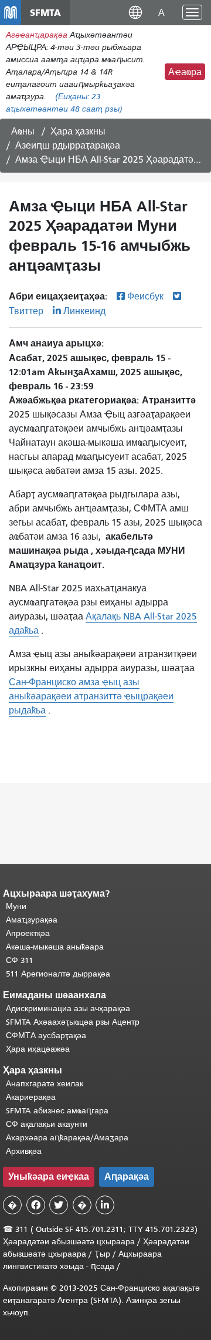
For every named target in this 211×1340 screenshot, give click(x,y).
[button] (135, 12)
